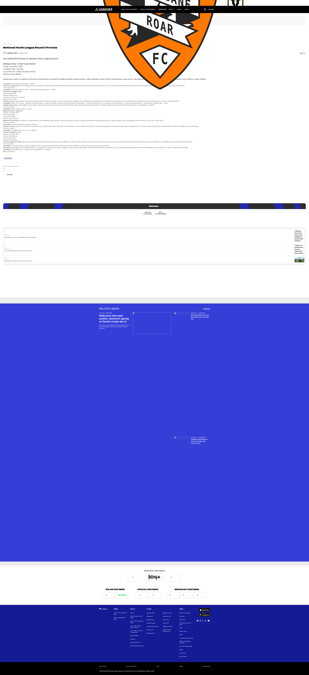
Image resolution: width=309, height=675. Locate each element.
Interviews (132, 639)
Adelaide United (151, 613)
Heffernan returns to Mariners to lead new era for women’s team (18, 261)
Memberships (162, 9)
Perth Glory (166, 619)
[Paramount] (187, 595)
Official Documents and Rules (185, 623)
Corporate (182, 616)
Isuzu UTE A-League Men (129, 9)
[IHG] (154, 595)
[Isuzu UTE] (136, 577)
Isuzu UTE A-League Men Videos (136, 621)
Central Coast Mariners (153, 626)
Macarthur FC (150, 629)
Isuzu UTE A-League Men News (120, 613)
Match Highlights (134, 635)
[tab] (147, 213)
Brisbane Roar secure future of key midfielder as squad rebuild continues (20, 237)
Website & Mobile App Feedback (185, 642)
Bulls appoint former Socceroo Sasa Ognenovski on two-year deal (200, 317)
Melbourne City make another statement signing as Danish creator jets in (114, 318)
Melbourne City (150, 633)
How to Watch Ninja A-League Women (136, 626)
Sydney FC (166, 623)
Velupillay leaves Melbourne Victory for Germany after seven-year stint (199, 441)
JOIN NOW (211, 9)
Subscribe (10, 174)
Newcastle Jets (167, 616)
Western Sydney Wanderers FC (167, 630)
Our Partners (182, 653)
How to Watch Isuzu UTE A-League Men (136, 631)
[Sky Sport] (200, 595)
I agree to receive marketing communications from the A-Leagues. (22, 170)
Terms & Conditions (131, 666)
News (9, 44)
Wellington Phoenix (168, 626)
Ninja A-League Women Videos (136, 616)
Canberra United (151, 623)
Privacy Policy (15, 168)
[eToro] (122, 595)
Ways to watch (183, 631)
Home (4, 44)
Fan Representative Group (186, 638)
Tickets (132, 613)
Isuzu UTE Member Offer (185, 646)
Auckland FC (150, 616)
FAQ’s (181, 628)
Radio (180, 634)
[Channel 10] (173, 595)
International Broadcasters (137, 645)
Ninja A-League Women (147, 9)
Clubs (179, 9)
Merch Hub (182, 619)
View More (206, 308)
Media (181, 649)
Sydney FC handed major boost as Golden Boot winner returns (18, 250)
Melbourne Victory (167, 613)
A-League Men (8, 158)
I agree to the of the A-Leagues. (17, 168)
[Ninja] (154, 577)
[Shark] (173, 577)
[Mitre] (141, 595)
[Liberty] (108, 595)
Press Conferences (135, 642)
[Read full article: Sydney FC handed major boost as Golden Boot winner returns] (299, 249)
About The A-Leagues (185, 613)
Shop (157, 666)
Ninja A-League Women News (120, 618)
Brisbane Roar (150, 619)
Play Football (182, 656)
